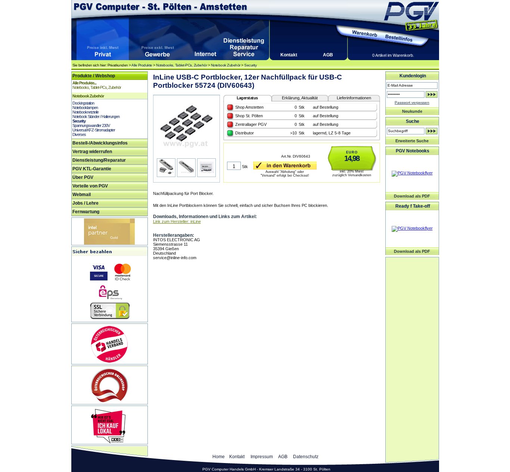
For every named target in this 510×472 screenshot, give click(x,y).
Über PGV (82, 177)
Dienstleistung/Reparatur (99, 160)
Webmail (81, 194)
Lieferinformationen (354, 98)
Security (250, 65)
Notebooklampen (85, 107)
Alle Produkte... (84, 83)
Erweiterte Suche (412, 141)
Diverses (79, 134)
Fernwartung (85, 211)
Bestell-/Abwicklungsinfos (100, 143)
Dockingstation (83, 103)
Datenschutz (305, 456)
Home (218, 456)
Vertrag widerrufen (92, 151)
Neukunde (412, 111)
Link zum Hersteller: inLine (177, 221)
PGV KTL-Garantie (91, 168)
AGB (328, 55)
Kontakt (288, 55)
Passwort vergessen (412, 102)
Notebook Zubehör (225, 65)
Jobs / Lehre (85, 203)
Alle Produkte (141, 65)
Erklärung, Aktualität (300, 98)
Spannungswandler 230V (91, 125)
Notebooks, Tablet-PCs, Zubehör (181, 65)
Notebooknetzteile (85, 112)
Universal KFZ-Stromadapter (93, 130)
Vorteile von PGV (90, 186)
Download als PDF (412, 196)
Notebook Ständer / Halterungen (95, 116)
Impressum (262, 456)
